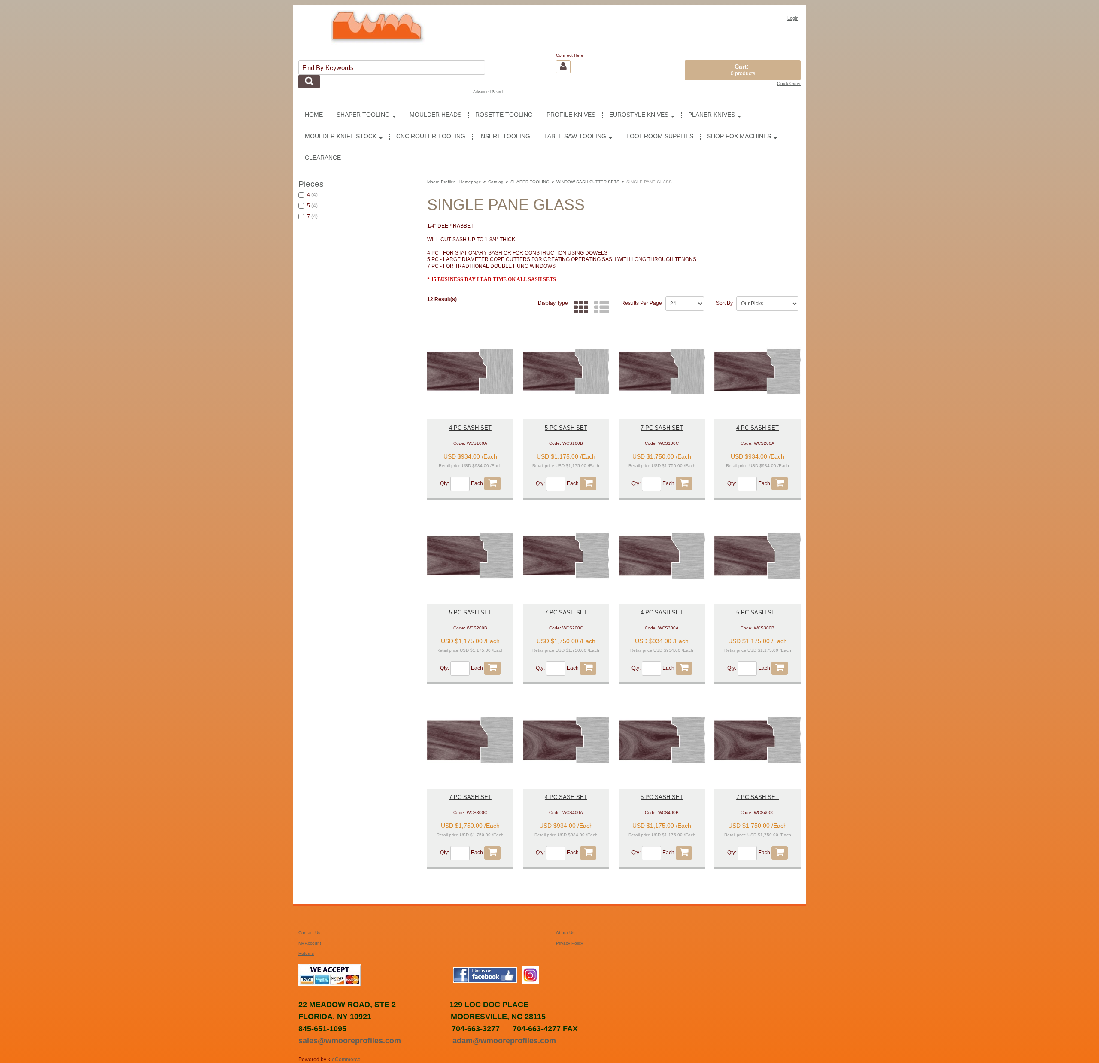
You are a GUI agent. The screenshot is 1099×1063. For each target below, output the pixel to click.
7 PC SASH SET (662, 428)
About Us (565, 932)
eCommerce (346, 1060)
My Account (309, 943)
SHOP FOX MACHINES (739, 136)
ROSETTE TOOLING (504, 115)
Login (792, 18)
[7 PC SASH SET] (662, 371)
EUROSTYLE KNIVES (638, 115)
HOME (314, 115)
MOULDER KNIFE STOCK (340, 136)
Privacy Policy (569, 943)
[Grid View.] (579, 307)
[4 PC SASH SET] (470, 371)
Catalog (496, 181)
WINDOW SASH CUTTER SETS (587, 181)
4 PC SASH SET (470, 428)
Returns (306, 953)
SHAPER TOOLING (363, 115)
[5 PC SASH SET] (566, 371)
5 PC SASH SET (566, 428)
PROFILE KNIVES (570, 115)
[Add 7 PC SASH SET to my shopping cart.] (684, 484)
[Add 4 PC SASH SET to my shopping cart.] (492, 484)
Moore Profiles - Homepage (454, 181)
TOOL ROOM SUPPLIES (659, 136)
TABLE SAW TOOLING (575, 136)
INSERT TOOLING (504, 136)
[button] (743, 70)
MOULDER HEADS (435, 115)
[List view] (599, 307)
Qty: (444, 483)
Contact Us (309, 932)
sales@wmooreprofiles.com (349, 1040)
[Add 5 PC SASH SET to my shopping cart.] (588, 484)
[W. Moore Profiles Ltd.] (378, 30)
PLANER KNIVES (711, 115)
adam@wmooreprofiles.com (504, 1040)
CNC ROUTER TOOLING (430, 136)
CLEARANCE (323, 158)
